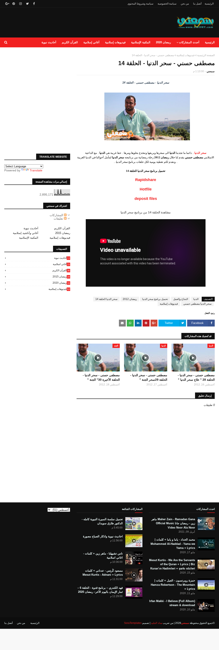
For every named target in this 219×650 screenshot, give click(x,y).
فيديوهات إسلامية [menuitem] (115, 42)
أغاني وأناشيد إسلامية (25, 233)
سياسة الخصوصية (167, 3)
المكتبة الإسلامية (28, 237)
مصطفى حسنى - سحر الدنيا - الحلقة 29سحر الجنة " (148, 377)
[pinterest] (13, 3)
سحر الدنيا (200, 152)
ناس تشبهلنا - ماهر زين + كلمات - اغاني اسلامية (103, 555)
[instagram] (20, 3)
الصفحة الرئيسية (206, 55)
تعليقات (59, 218)
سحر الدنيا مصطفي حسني (197, 303)
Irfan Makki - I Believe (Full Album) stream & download (172, 603)
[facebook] (34, 3)
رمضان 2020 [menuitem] (163, 42)
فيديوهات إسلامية (185, 55)
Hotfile (146, 189)
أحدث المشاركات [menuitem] (189, 42)
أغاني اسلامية (61, 264)
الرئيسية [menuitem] (210, 42)
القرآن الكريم (62, 228)
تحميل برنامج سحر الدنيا (155, 299)
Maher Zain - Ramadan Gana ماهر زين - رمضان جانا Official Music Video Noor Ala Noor (173, 523)
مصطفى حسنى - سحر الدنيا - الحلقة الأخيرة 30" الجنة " (101, 377)
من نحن (185, 3)
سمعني (211, 71)
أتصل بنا (197, 3)
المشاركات (57, 215)
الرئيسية (209, 3)
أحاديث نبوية (31, 228)
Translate (36, 170)
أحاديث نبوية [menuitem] (48, 42)
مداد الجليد (156, 623)
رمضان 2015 (62, 233)
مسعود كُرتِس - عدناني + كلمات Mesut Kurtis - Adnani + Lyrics (103, 573)
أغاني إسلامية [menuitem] (91, 42)
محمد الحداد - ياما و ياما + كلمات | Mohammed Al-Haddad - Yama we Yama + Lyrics (173, 544)
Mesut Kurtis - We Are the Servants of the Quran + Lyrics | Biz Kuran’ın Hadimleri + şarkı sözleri (172, 564)
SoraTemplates (133, 623)
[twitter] (27, 3)
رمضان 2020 (61, 282)
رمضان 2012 (130, 299)
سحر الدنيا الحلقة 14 (106, 299)
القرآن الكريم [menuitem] (70, 42)
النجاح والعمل (180, 299)
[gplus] (6, 3)
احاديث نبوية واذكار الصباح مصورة (103, 536)
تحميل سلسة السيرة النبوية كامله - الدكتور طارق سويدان (102, 521)
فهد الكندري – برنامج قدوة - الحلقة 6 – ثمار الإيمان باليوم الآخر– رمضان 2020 (100, 590)
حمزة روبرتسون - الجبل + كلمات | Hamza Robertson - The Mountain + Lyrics (173, 584)
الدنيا (195, 299)
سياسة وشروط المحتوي (140, 3)
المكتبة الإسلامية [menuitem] (140, 42)
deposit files (146, 198)
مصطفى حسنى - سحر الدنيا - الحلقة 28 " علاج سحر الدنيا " (196, 377)
